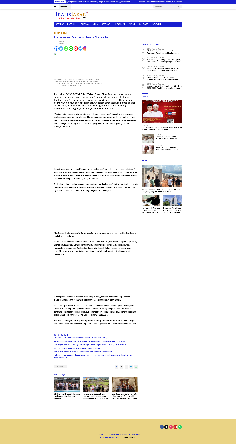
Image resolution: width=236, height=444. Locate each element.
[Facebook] (56, 48)
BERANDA (60, 24)
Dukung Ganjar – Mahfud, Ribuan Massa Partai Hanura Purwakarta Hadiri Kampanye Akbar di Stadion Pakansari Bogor (93, 356)
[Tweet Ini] (121, 367)
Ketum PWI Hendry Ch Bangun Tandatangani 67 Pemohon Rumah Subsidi (83, 352)
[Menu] (55, 6)
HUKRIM (95, 24)
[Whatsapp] (66, 48)
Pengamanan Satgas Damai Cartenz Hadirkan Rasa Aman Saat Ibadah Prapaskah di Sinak (89, 341)
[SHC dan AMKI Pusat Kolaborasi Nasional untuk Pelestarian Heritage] (67, 384)
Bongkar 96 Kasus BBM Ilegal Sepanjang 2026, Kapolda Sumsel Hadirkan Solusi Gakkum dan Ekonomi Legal (163, 70)
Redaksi (62, 42)
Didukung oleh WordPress (110, 437)
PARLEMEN (156, 24)
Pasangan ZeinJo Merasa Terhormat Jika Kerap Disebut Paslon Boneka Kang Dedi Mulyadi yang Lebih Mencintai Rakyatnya (167, 149)
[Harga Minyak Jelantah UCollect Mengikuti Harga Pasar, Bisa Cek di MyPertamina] (151, 200)
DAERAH (71, 24)
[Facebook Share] (116, 367)
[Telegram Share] (131, 367)
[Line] (71, 48)
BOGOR (57, 33)
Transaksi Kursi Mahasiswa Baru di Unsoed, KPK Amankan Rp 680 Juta (152, 2)
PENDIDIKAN (120, 24)
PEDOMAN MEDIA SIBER (117, 434)
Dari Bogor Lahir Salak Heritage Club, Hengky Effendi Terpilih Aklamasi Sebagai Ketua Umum (90, 345)
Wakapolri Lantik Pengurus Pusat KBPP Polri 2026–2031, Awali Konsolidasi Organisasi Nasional (164, 87)
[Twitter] (61, 48)
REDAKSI (100, 434)
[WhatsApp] (180, 427)
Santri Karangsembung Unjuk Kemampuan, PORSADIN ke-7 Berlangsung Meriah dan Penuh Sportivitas (164, 61)
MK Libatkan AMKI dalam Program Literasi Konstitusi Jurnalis (77, 348)
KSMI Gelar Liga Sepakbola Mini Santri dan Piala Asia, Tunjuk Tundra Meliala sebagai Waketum (80, 2)
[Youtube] (76, 48)
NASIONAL (84, 24)
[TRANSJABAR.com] (71, 15)
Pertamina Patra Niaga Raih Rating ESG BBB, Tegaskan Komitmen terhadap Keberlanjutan (172, 210)
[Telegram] (80, 48)
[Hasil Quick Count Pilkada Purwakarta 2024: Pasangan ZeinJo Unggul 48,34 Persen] (148, 138)
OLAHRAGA (143, 24)
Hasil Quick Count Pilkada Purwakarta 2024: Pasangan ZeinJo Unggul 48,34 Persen (167, 137)
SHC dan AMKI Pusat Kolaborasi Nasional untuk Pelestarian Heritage (81, 338)
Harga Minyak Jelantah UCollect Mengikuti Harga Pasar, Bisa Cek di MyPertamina (151, 210)
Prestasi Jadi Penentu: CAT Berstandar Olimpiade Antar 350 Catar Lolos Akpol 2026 (162, 78)
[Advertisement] (96, 148)
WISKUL (132, 24)
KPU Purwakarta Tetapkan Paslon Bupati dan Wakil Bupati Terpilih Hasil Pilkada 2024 (162, 129)
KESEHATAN (107, 24)
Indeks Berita (65, 6)
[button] (179, 6)
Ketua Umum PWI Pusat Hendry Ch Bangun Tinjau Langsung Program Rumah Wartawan (161, 191)
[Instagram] (85, 48)
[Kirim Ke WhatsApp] (136, 367)
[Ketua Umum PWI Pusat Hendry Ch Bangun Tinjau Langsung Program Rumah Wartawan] (162, 176)
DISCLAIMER (134, 434)
